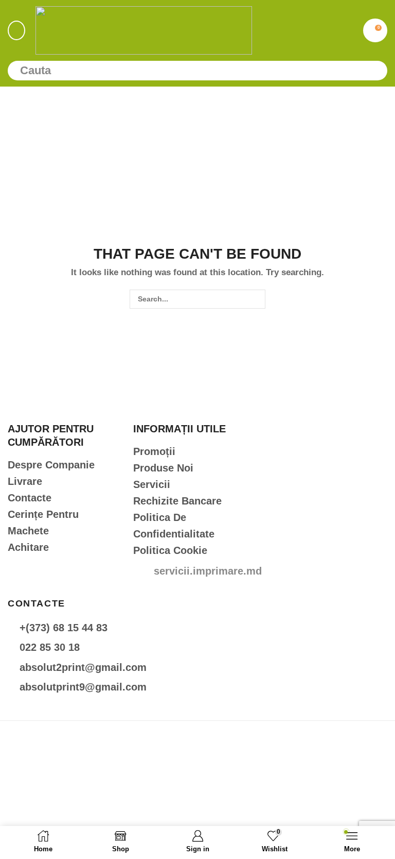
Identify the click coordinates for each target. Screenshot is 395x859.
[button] (16, 30)
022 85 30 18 (50, 647)
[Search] (375, 70)
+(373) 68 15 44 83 (63, 627)
